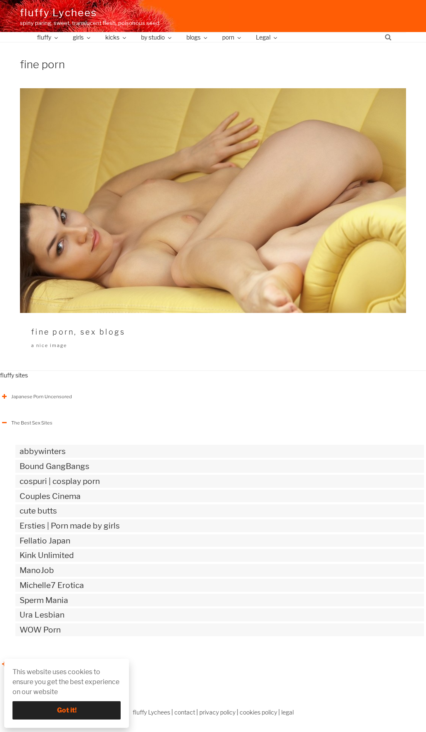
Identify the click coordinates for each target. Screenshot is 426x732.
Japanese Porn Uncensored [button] (41, 396)
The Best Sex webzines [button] (36, 664)
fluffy (44, 37)
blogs (193, 37)
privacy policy (217, 712)
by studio (153, 37)
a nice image (49, 345)
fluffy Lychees (58, 13)
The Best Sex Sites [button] (31, 423)
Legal (263, 37)
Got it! (67, 710)
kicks (112, 37)
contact (184, 712)
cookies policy (258, 712)
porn (228, 37)
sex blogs (102, 332)
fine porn (52, 332)
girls (78, 37)
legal (287, 712)
